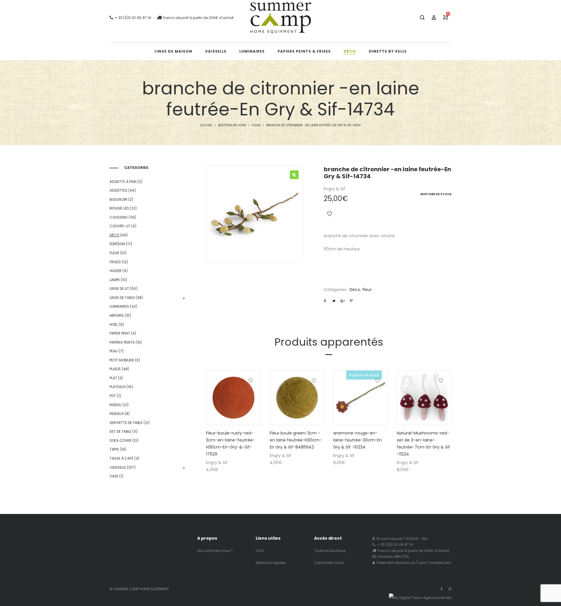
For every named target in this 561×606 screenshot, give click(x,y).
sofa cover (120, 440)
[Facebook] (442, 588)
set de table (120, 431)
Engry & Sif (334, 189)
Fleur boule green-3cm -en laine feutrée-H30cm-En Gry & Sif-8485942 (296, 440)
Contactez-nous (329, 562)
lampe (115, 279)
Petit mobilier (122, 360)
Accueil (206, 125)
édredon (117, 243)
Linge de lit (119, 288)
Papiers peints (122, 342)
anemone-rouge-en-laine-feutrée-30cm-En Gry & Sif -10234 (357, 440)
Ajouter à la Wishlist (329, 214)
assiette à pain (123, 181)
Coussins (119, 217)
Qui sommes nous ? (215, 550)
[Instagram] (450, 588)
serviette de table (126, 422)
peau (114, 351)
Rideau (116, 404)
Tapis (114, 449)
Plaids (115, 368)
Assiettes (118, 190)
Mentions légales (271, 562)
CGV (260, 550)
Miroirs (117, 315)
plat (113, 377)
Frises (115, 261)
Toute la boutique (329, 550)
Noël (114, 324)
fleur (256, 125)
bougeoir (118, 199)
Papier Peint (120, 333)
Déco (354, 289)
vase (114, 476)
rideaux (117, 413)
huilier (116, 270)
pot (113, 395)
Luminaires (119, 306)
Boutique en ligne (232, 125)
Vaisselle (118, 467)
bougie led (119, 208)
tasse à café (121, 458)
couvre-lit (120, 226)
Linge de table (122, 297)
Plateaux (118, 386)
